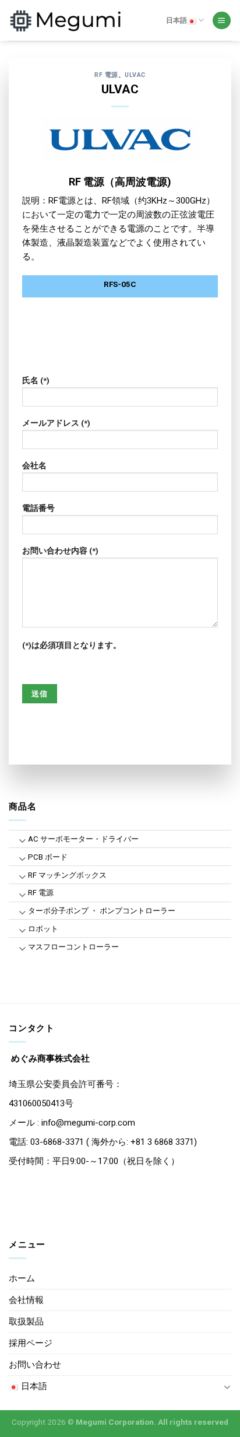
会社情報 (26, 1300)
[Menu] (221, 21)
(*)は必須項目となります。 (71, 645)
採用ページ (30, 1343)
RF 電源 (106, 75)
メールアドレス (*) (56, 422)
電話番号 (38, 508)
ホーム (22, 1278)
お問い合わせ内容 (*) (60, 550)
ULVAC (135, 75)
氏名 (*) (36, 380)
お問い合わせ (35, 1364)
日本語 (176, 20)
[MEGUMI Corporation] (67, 20)
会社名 (34, 465)
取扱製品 (26, 1321)
